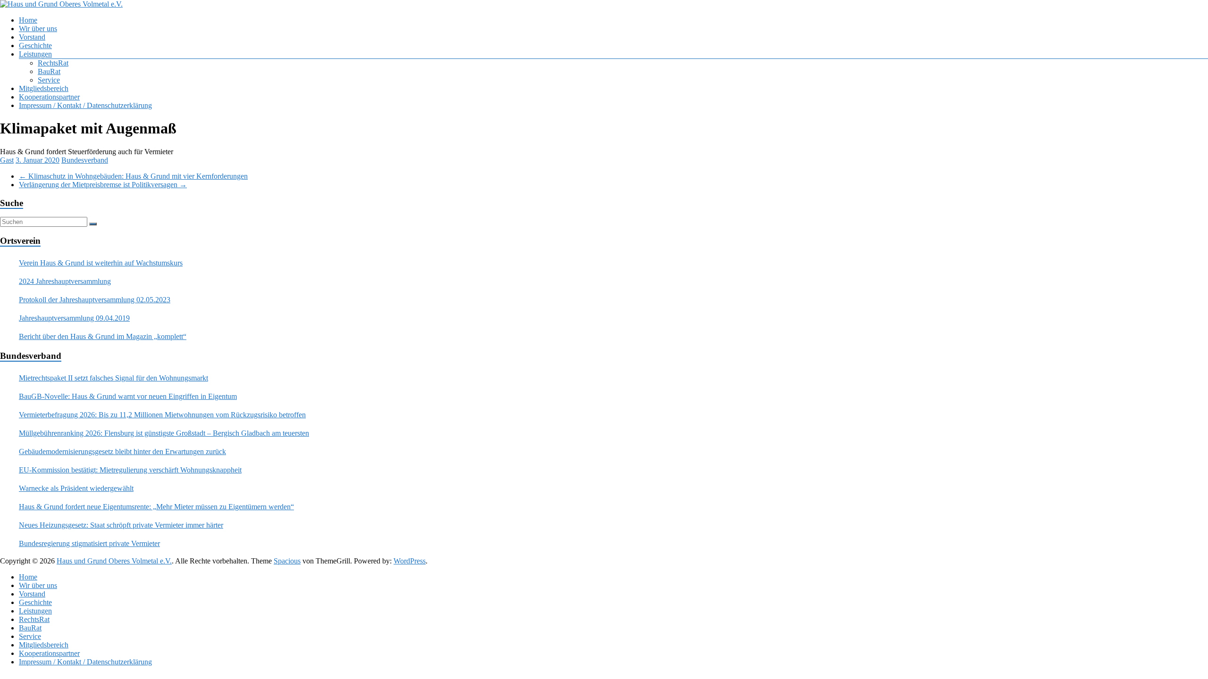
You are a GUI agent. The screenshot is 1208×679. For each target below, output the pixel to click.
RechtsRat (53, 63)
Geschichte (35, 45)
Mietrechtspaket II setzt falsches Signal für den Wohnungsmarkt (113, 378)
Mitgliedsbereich (43, 88)
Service (49, 80)
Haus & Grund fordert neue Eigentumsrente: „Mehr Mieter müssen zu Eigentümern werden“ (156, 507)
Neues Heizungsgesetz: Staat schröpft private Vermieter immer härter (121, 525)
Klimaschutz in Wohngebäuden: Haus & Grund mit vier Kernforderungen (133, 176)
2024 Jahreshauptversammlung (65, 281)
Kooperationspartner (49, 97)
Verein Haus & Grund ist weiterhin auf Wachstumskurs (101, 263)
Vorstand (32, 37)
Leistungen (35, 54)
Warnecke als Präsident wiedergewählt (76, 488)
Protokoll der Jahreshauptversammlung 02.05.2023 (94, 300)
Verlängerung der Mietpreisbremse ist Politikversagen (103, 185)
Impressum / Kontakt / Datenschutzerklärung (85, 105)
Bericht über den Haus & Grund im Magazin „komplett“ (102, 336)
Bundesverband (84, 160)
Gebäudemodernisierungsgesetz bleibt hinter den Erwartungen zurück (122, 451)
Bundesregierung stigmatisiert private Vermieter (89, 543)
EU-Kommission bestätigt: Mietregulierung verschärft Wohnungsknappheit (130, 470)
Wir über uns (38, 29)
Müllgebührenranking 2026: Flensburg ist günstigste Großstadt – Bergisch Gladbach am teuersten (164, 433)
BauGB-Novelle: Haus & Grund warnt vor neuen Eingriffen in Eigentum (128, 396)
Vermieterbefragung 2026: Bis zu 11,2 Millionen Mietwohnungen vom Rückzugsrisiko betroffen (162, 415)
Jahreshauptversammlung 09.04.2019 (74, 318)
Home (28, 20)
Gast (7, 160)
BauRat (49, 71)
